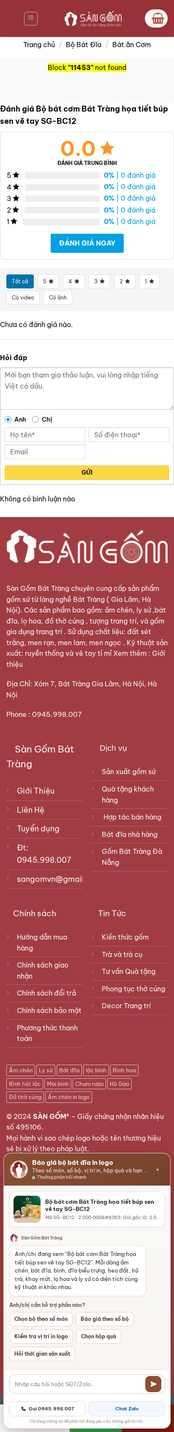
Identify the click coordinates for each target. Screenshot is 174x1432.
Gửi (87, 472)
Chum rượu (89, 1083)
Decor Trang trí (126, 1005)
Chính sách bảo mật (49, 1010)
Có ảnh (58, 297)
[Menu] (31, 18)
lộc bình (96, 1070)
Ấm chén (21, 1070)
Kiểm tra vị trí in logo (41, 1336)
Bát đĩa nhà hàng (130, 834)
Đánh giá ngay (87, 243)
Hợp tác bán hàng (132, 817)
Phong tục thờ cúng (133, 988)
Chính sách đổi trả (46, 993)
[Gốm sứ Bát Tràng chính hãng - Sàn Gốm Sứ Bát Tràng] (91, 18)
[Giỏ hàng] (156, 18)
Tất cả (20, 281)
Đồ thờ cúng (25, 1097)
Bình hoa (124, 1070)
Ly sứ (46, 1070)
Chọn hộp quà (98, 1336)
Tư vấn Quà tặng (130, 971)
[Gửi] (153, 1384)
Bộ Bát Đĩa (83, 44)
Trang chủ (39, 44)
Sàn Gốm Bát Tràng (37, 588)
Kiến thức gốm (125, 937)
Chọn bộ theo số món (41, 1319)
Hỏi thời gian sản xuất (42, 1354)
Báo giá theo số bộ (105, 1319)
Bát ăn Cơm (131, 44)
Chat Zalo (127, 1409)
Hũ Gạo (119, 1083)
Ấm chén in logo (69, 1097)
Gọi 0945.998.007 (51, 1409)
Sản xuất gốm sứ (128, 771)
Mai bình (58, 1083)
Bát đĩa (69, 1070)
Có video (23, 297)
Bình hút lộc (25, 1083)
